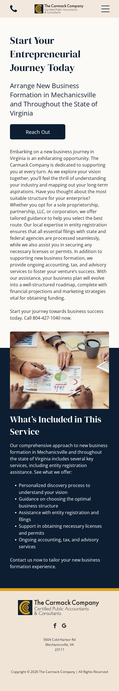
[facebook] (55, 626)
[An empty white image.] (13, 12)
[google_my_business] (64, 626)
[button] (105, 9)
